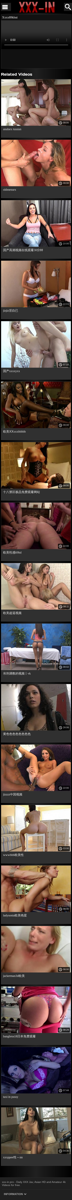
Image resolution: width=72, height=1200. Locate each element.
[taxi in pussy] (36, 1092)
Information (14, 1194)
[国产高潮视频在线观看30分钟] (36, 245)
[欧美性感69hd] (36, 548)
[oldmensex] (36, 185)
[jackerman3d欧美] (36, 971)
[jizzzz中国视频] (36, 790)
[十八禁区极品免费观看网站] (36, 487)
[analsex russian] (36, 124)
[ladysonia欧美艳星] (36, 911)
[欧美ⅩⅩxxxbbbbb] (36, 427)
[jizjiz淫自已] (36, 306)
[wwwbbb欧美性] (36, 850)
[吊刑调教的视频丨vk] (36, 669)
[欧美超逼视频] (36, 608)
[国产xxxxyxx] (36, 366)
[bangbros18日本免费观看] (36, 1032)
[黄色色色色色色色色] (36, 729)
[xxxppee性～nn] (36, 1152)
